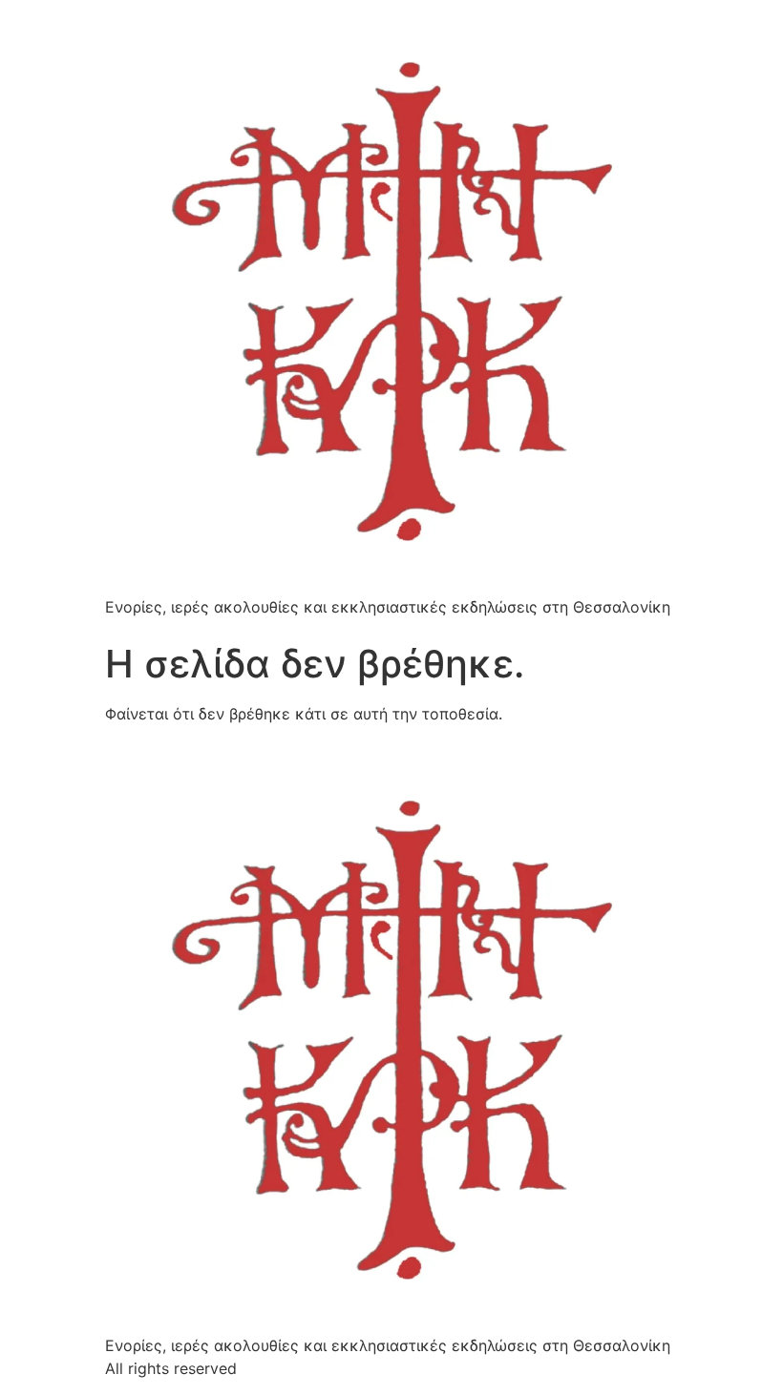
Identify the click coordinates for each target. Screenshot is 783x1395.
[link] (391, 301)
